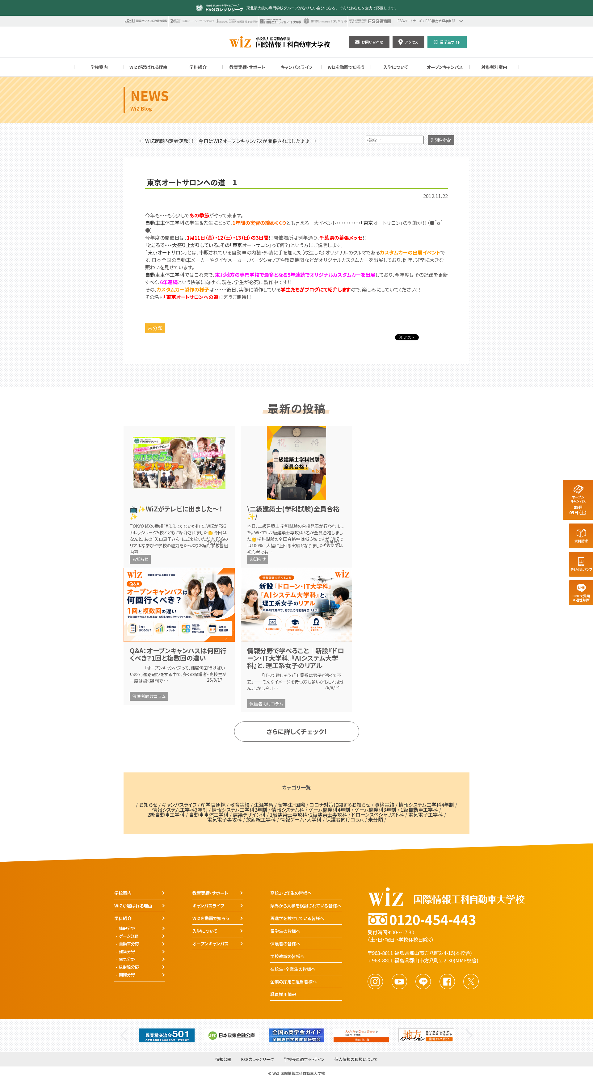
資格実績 (384, 804)
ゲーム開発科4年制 (329, 809)
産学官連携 (213, 804)
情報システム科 (287, 809)
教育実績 (240, 804)
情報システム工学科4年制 (426, 804)
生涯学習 (264, 804)
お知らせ (140, 559)
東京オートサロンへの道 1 (192, 182)
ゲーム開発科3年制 (375, 809)
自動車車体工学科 (165, 222)
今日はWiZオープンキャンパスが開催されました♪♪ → (257, 140)
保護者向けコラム (149, 696)
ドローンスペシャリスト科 (377, 814)
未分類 (155, 328)
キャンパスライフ (179, 804)
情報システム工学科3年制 (180, 809)
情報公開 (223, 1059)
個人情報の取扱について (356, 1059)
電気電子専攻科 (224, 819)
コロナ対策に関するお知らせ (339, 804)
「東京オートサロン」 (382, 222)
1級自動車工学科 (419, 809)
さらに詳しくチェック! (297, 731)
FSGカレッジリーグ (257, 1059)
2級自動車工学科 (166, 814)
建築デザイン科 (249, 814)
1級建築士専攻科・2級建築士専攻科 (308, 814)
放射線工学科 (261, 819)
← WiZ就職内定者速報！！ (166, 140)
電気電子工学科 (425, 814)
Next (469, 1035)
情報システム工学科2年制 (239, 809)
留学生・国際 (291, 804)
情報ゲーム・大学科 (301, 819)
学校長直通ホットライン (304, 1059)
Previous (124, 1035)
